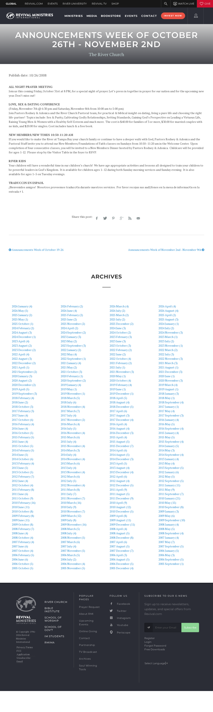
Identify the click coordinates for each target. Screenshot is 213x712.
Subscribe (190, 627)
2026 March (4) (119, 306)
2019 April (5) (20, 389)
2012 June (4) (20, 481)
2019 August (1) (168, 389)
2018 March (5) (70, 398)
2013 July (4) (68, 468)
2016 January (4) (169, 420)
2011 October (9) (22, 498)
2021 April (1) (20, 367)
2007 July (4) (68, 546)
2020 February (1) (72, 376)
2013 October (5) (22, 472)
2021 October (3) (71, 372)
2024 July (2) (166, 328)
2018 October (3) (22, 407)
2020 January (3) (22, 376)
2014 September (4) (171, 455)
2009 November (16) (74, 524)
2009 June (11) (21, 520)
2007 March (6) (70, 542)
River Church (56, 602)
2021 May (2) (69, 367)
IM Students (54, 636)
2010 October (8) (22, 511)
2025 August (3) (168, 319)
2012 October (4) (22, 485)
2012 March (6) (70, 476)
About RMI (86, 613)
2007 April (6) (118, 542)
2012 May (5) (167, 476)
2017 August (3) (120, 415)
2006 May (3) (167, 555)
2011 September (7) (171, 494)
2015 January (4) (169, 433)
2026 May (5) (20, 311)
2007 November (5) (73, 551)
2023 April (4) (20, 341)
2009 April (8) (118, 516)
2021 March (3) (168, 363)
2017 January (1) (169, 407)
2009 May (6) (167, 516)
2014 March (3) (70, 450)
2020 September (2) (73, 380)
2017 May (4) (167, 411)
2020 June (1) (167, 376)
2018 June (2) (20, 402)
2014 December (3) (122, 459)
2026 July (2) (117, 311)
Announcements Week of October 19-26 (37, 250)
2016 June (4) (20, 428)
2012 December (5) (122, 485)
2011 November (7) (73, 498)
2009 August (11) (120, 520)
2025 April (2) (167, 315)
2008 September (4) (171, 533)
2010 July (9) (68, 507)
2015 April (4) (118, 437)
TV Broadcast (88, 651)
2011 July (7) (68, 494)
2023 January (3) (71, 337)
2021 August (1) (168, 367)
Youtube (122, 625)
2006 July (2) (68, 559)
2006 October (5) (22, 564)
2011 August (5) (120, 494)
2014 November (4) (73, 459)
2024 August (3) (22, 332)
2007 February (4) (23, 542)
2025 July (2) (117, 319)
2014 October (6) (22, 459)
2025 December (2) (122, 324)
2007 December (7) (122, 551)
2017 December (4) (122, 420)
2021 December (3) (170, 372)
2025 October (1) (22, 324)
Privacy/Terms (25, 647)
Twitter (121, 610)
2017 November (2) (73, 420)
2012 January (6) (169, 472)
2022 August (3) (22, 359)
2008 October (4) (22, 538)
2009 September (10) (172, 520)
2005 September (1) (171, 564)
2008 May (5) (167, 529)
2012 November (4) (73, 485)
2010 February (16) (24, 503)
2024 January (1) (169, 324)
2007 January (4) (169, 538)
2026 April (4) (167, 306)
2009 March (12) (71, 516)
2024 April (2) (69, 328)
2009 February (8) (23, 516)
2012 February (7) (23, 476)
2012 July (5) (68, 481)
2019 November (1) (73, 393)
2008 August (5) (120, 533)
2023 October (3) (120, 345)
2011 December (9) (122, 498)
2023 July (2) (166, 341)
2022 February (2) (121, 350)
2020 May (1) (118, 376)
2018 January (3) (169, 393)
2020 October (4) (120, 380)
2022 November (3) (171, 359)
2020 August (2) (22, 380)
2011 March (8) (70, 490)
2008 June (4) (20, 533)
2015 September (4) (171, 441)
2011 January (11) (169, 485)
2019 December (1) (122, 393)
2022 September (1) (73, 359)
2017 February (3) (23, 411)
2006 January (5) (169, 551)
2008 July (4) (68, 533)
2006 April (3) (118, 555)
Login (147, 641)
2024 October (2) (120, 332)
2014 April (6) (118, 450)
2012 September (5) (171, 481)
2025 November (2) (73, 324)
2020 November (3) (171, 380)
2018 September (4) (171, 402)
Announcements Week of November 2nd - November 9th (165, 250)
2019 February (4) (121, 385)
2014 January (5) (169, 446)
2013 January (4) (169, 459)
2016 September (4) (171, 428)
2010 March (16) (71, 503)
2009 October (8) (22, 524)
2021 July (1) (117, 367)
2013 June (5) (20, 468)
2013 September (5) (171, 468)
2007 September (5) (171, 546)
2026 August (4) (168, 311)
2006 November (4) (73, 564)
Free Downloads (154, 649)
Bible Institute (52, 610)
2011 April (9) (118, 490)
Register (149, 638)
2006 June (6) (20, 559)
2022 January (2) (71, 350)
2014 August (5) (120, 455)
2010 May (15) (167, 503)
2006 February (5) (23, 555)
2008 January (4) (169, 524)
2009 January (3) (169, 511)
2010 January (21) (169, 498)
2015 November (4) (73, 446)
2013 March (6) (70, 463)
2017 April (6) (118, 411)
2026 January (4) (22, 306)
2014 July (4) (68, 455)
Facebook (123, 603)
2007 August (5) (120, 546)
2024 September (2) (73, 332)
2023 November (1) (171, 345)
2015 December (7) (122, 446)
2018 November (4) (73, 407)
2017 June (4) (20, 415)
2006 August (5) (120, 559)
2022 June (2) (118, 354)
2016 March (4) (70, 424)
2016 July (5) (68, 428)
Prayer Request (89, 607)
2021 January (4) (71, 363)
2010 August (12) (120, 507)
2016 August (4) (120, 428)
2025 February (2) (72, 315)
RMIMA (50, 642)
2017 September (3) (171, 415)
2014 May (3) (167, 450)
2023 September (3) (73, 345)
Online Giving (88, 631)
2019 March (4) (168, 385)
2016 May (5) (167, 424)
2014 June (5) (20, 455)
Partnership (87, 645)
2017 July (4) (68, 415)
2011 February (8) (23, 490)
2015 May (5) (167, 437)
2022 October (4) (120, 359)
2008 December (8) (122, 538)
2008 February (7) (23, 529)
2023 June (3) (118, 341)
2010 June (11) (21, 507)
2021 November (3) (122, 372)
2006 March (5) (70, 555)
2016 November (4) (73, 433)
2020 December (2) (24, 385)
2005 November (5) (73, 568)
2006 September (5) (171, 559)
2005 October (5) (22, 568)
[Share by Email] (138, 218)
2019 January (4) (71, 385)
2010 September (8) (171, 507)
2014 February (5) (23, 450)
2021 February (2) (121, 363)
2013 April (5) (118, 463)
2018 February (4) (23, 398)
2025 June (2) (69, 319)
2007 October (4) (22, 551)
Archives (85, 658)
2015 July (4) (68, 441)
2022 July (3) (166, 354)
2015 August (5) (120, 441)
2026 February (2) (72, 306)
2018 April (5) (118, 398)
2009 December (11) (122, 524)
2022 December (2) (24, 363)
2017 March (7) (70, 411)
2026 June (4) (69, 311)
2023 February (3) (121, 337)
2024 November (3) (171, 332)
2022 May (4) (69, 354)
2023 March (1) (168, 337)
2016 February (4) (23, 424)
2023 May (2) (69, 341)
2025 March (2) (119, 315)
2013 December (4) (122, 472)
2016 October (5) (22, 433)
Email (20, 661)
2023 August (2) (22, 345)
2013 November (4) (73, 472)
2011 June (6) (20, 494)
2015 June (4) (20, 441)
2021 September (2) (24, 372)
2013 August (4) (120, 468)
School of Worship (53, 619)
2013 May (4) (167, 463)
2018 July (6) (68, 402)
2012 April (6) (118, 476)
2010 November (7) (73, 511)
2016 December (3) (122, 433)
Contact (84, 638)
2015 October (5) (22, 446)
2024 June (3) (118, 328)
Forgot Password (155, 645)
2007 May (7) (167, 542)
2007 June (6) (20, 546)
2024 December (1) (24, 337)
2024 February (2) (23, 328)
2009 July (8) (68, 520)
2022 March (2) (168, 350)
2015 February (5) (23, 437)
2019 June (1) (118, 389)
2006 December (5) (122, 564)
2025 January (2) (22, 315)
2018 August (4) (120, 402)
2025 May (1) (20, 319)
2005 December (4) (122, 568)
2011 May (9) (167, 490)
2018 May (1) (167, 398)
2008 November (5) (73, 538)
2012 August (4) (120, 481)
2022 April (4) (20, 354)
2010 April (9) (118, 503)
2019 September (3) (24, 393)
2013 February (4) (23, 463)
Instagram (123, 618)
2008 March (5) (70, 529)
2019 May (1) (69, 389)
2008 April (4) (118, 529)
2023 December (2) (24, 350)
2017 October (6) (22, 420)
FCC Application (23, 652)
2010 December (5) (122, 511)
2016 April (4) (118, 424)
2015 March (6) (70, 437)
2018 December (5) (122, 407)
